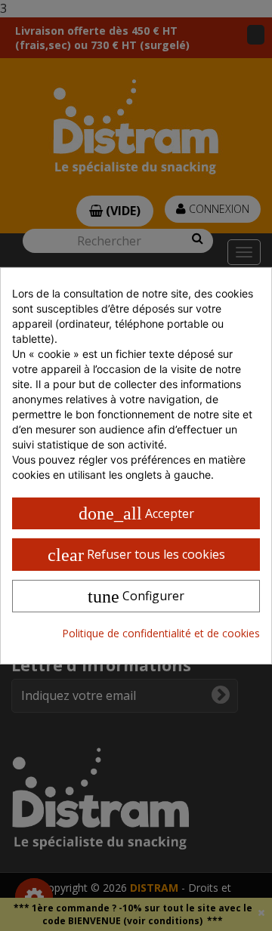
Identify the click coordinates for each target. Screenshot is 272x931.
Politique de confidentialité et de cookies (161, 633)
